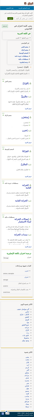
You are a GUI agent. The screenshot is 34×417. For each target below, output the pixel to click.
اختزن (26, 271)
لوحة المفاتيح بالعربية (24, 8)
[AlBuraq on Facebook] (2, 414)
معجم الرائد (24, 50)
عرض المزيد (28, 108)
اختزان (26, 277)
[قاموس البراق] (28, 3)
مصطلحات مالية (23, 59)
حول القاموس (10, 8)
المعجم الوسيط (23, 53)
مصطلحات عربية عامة (21, 56)
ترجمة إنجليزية (24, 62)
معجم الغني (24, 47)
